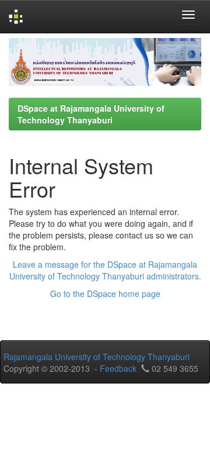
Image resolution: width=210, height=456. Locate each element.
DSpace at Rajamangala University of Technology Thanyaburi (91, 114)
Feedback (118, 368)
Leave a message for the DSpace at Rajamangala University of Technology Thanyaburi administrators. (105, 270)
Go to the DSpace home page (105, 293)
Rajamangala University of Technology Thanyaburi (97, 356)
